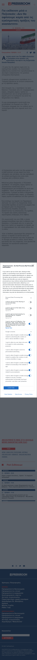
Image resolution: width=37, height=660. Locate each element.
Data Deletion (8, 394)
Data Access (18, 394)
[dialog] (18, 330)
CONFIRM (11, 388)
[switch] (30, 302)
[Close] (33, 266)
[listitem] (18, 298)
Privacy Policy (29, 394)
